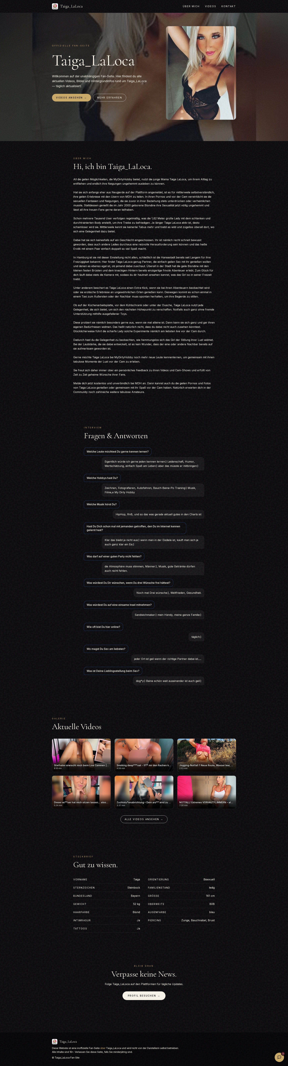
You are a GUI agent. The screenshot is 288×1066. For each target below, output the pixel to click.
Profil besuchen (144, 995)
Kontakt (229, 6)
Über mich (191, 6)
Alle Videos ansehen (144, 819)
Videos (210, 6)
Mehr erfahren (109, 97)
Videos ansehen (71, 97)
